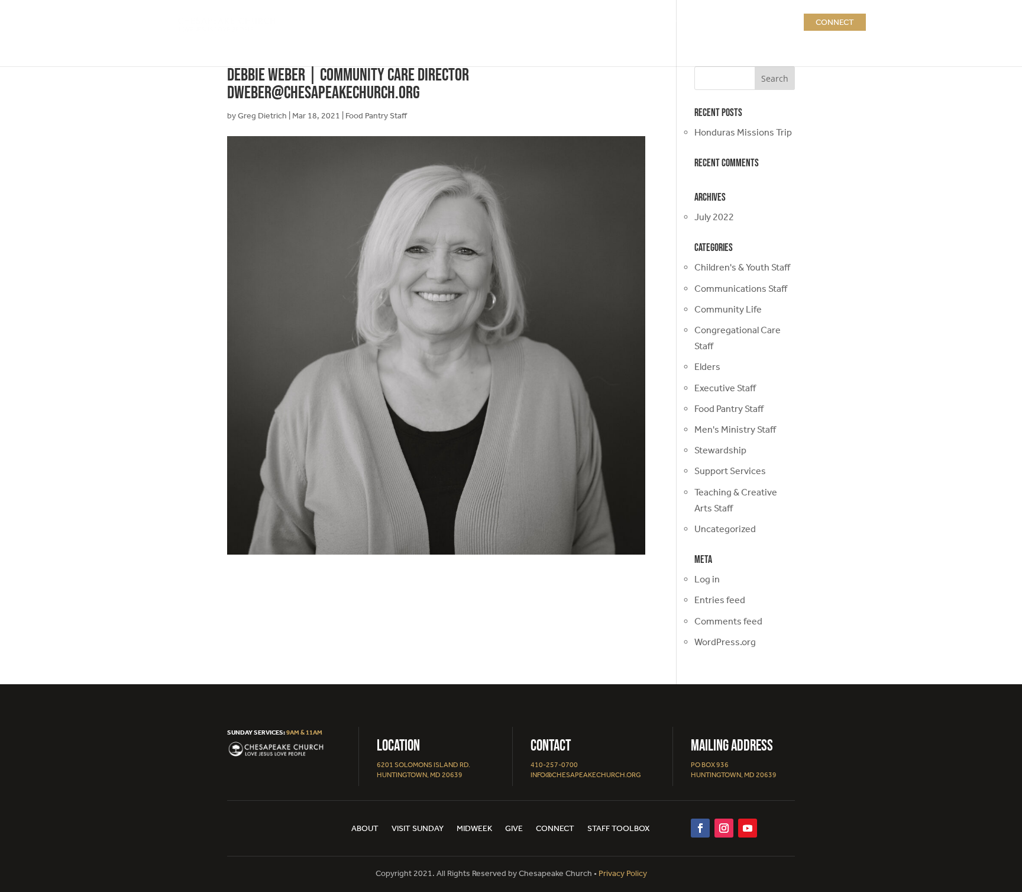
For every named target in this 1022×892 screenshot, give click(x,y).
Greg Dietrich (262, 116)
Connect (835, 22)
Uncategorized (725, 528)
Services (591, 22)
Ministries (727, 22)
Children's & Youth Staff (742, 267)
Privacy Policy (623, 873)
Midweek (474, 829)
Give (514, 829)
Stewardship (720, 450)
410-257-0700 (554, 765)
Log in (707, 579)
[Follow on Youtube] (747, 828)
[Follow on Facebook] (700, 828)
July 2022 (714, 217)
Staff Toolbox (618, 829)
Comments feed (728, 621)
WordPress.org (725, 642)
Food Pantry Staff (376, 116)
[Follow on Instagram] (723, 828)
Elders (707, 366)
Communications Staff (740, 288)
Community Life (728, 309)
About (546, 22)
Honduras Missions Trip (743, 132)
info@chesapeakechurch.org (586, 775)
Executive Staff (725, 388)
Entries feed (719, 600)
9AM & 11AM (304, 732)
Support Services (730, 470)
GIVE (782, 22)
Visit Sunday (418, 829)
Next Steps (657, 22)
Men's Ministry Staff (735, 429)
